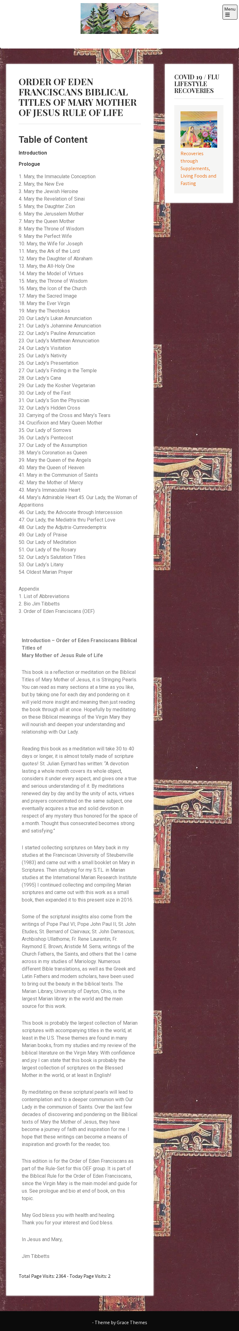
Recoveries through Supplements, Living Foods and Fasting (198, 168)
